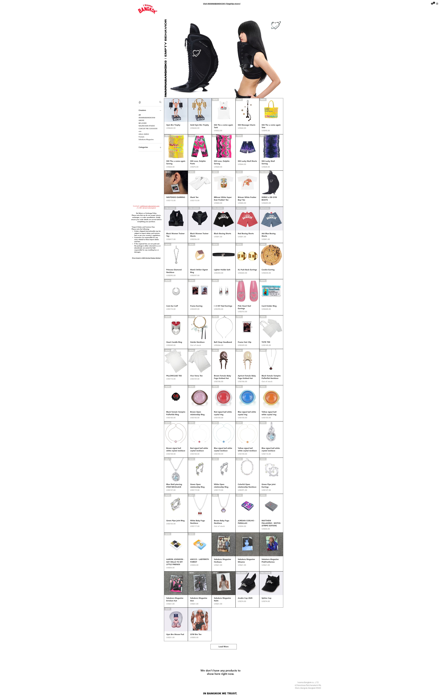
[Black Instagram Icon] (437, 3)
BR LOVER (142, 123)
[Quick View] (176, 110)
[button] (433, 3)
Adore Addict (144, 134)
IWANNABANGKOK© (147, 118)
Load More (224, 646)
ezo (140, 131)
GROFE (141, 120)
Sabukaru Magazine (146, 139)
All (140, 115)
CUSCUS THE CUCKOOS (148, 129)
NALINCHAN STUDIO (147, 126)
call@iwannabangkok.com (149, 206)
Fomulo (141, 137)
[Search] (160, 102)
